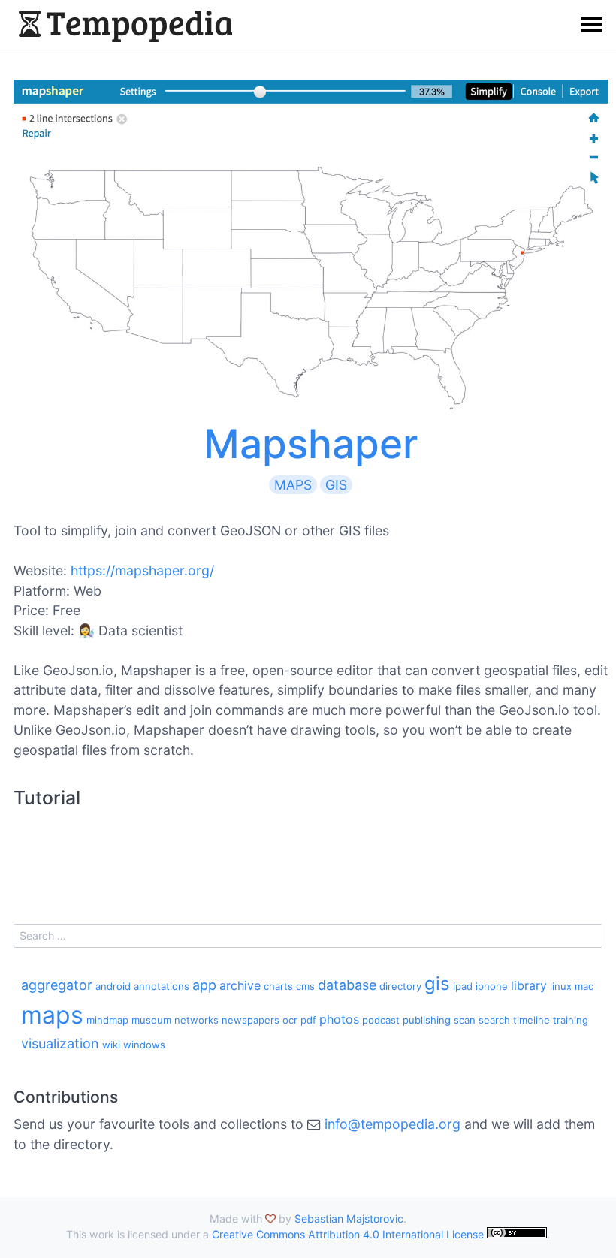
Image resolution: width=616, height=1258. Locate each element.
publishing (427, 1020)
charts (278, 986)
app (204, 985)
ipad (463, 986)
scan (465, 1020)
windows (144, 1045)
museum (151, 1020)
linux (561, 986)
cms (305, 986)
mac (584, 986)
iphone (492, 986)
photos (339, 1019)
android (113, 986)
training (570, 1020)
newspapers (250, 1020)
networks (196, 1020)
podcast (381, 1020)
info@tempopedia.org (392, 1124)
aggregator (56, 985)
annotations (161, 986)
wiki (111, 1045)
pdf (308, 1020)
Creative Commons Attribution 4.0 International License (348, 1234)
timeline (531, 1020)
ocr (289, 1020)
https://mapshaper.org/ (142, 570)
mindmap (107, 1020)
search (494, 1020)
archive (240, 985)
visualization (60, 1043)
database (347, 985)
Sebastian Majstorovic (348, 1218)
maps (293, 485)
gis (336, 485)
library (529, 985)
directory (400, 986)
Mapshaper (311, 444)
